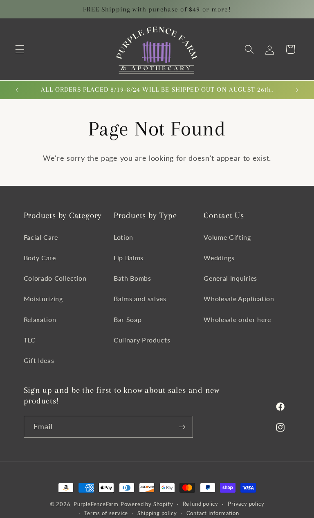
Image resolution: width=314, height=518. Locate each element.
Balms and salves (140, 298)
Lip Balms (129, 257)
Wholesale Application (239, 298)
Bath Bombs (132, 278)
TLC (30, 340)
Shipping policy (157, 513)
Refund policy (200, 504)
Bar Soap (128, 319)
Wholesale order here (237, 319)
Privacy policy (246, 504)
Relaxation (40, 319)
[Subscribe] (182, 427)
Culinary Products (142, 340)
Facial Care (41, 237)
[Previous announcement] (17, 90)
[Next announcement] (297, 90)
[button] (19, 49)
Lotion (123, 237)
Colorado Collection (55, 278)
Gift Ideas (39, 360)
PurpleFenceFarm (96, 504)
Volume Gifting (227, 237)
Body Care (40, 257)
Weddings (219, 257)
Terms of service (106, 513)
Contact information (212, 513)
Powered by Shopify (147, 504)
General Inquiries (230, 278)
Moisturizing (43, 298)
